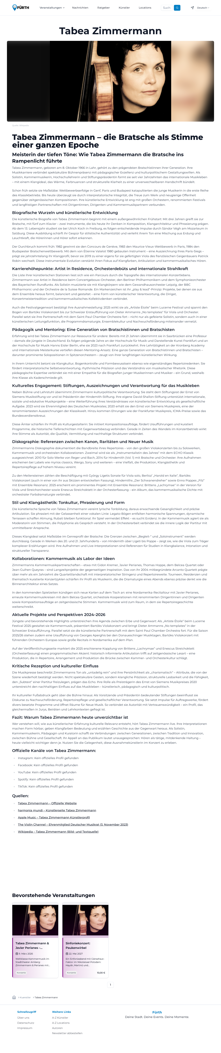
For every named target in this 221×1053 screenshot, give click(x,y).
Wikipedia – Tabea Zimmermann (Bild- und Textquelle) (58, 832)
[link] (46, 997)
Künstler (124, 7)
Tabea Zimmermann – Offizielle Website (47, 803)
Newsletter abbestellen (67, 1033)
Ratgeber (103, 7)
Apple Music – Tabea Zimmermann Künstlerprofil (54, 817)
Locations (145, 7)
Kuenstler (25, 997)
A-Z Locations (61, 1022)
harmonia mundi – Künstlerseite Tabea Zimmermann (57, 810)
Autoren (57, 1028)
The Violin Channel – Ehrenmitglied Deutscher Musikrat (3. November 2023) (73, 824)
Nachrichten (80, 7)
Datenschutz (25, 1022)
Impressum (24, 1028)
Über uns (23, 1017)
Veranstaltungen (51, 7)
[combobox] (203, 8)
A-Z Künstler (60, 1017)
